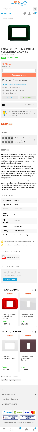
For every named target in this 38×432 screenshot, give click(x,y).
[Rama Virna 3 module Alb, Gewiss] (9, 345)
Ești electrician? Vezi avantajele (14, 90)
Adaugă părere (10, 279)
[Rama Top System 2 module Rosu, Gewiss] (9, 304)
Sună (11, 98)
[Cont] (30, 13)
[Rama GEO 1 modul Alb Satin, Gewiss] (28, 304)
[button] (35, 290)
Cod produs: (4, 54)
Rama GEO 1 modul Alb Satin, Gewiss (27, 315)
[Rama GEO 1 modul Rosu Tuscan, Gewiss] (28, 345)
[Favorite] (25, 13)
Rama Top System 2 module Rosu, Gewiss (9, 316)
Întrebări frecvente (10, 93)
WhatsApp (28, 98)
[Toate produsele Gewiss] (7, 123)
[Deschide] (19, 390)
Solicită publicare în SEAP (12, 87)
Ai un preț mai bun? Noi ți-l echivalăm (15, 84)
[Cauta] (35, 9)
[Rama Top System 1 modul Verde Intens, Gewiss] (19, 32)
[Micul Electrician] (19, 3)
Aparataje (4, 380)
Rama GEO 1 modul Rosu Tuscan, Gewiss (27, 358)
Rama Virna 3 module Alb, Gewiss (9, 357)
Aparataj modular (8, 18)
